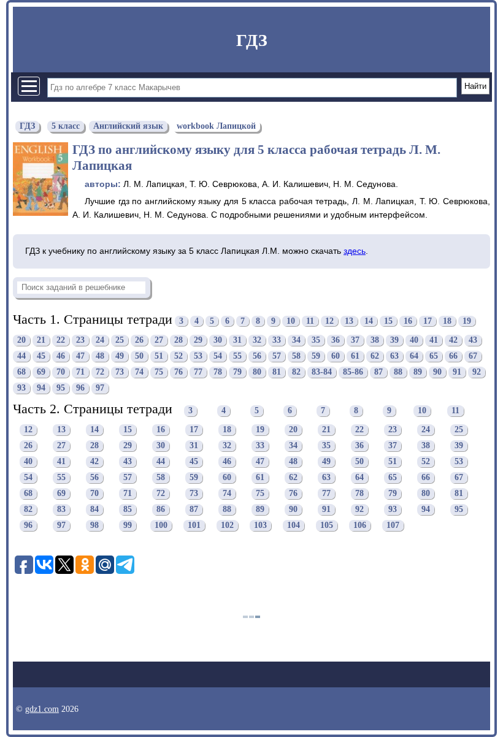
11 (310, 321)
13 (349, 321)
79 (237, 371)
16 (408, 321)
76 (178, 371)
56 (257, 356)
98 (94, 525)
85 (127, 509)
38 (375, 340)
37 (355, 340)
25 (119, 340)
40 (414, 340)
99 (127, 525)
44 (21, 356)
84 (94, 509)
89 (417, 371)
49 (119, 356)
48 (100, 356)
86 (160, 509)
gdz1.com (42, 709)
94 (41, 387)
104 (293, 525)
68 (21, 371)
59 (316, 356)
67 (473, 356)
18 (447, 321)
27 (159, 340)
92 (476, 371)
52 (178, 356)
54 (217, 356)
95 (60, 387)
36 (335, 340)
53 (198, 356)
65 (433, 356)
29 (198, 340)
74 (139, 371)
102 (227, 525)
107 (392, 525)
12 (329, 321)
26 (139, 340)
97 (100, 387)
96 (80, 387)
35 (316, 340)
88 (398, 371)
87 (378, 371)
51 (159, 356)
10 (290, 321)
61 (355, 356)
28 (178, 340)
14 (368, 321)
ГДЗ (251, 40)
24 (100, 340)
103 (260, 525)
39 (394, 340)
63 (394, 356)
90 (437, 371)
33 (276, 340)
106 (359, 525)
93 (21, 387)
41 (433, 340)
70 (60, 371)
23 (80, 340)
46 (60, 356)
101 (194, 525)
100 (161, 525)
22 (60, 340)
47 (80, 356)
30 (217, 340)
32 (257, 340)
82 (296, 371)
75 (159, 371)
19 (467, 321)
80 (257, 371)
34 (296, 340)
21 (41, 340)
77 (198, 371)
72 (100, 371)
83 (61, 509)
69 (41, 371)
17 (427, 321)
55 (237, 356)
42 (453, 340)
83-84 (322, 371)
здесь (355, 251)
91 (457, 371)
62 (375, 356)
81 (276, 371)
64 (414, 356)
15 (388, 321)
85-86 (353, 371)
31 (237, 340)
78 (217, 371)
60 (335, 356)
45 (41, 356)
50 (139, 356)
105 (326, 525)
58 (296, 356)
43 (473, 340)
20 (21, 340)
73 (119, 371)
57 (276, 356)
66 (453, 356)
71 (80, 371)
